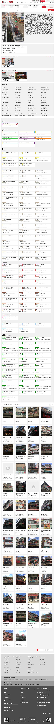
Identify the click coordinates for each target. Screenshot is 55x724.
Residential (17, 2)
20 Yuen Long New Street (20, 567)
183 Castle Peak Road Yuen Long (33, 531)
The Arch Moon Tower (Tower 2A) (33, 674)
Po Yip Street (30, 103)
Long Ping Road (31, 95)
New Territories (42, 657)
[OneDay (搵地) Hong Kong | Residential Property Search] (7, 1)
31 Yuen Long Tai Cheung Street (45, 624)
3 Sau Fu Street (18, 623)
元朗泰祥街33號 (18, 644)
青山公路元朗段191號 (44, 551)
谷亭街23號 (30, 588)
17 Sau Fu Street (44, 474)
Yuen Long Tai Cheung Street (20, 115)
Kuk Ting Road (43, 94)
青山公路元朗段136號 (19, 458)
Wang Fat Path (17, 110)
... (46, 649)
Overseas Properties (35, 0)
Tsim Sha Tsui (18, 665)
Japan (22, 692)
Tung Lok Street (5, 110)
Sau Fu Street (17, 105)
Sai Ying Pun (6, 670)
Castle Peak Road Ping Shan (7, 86)
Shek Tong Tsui (18, 667)
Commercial (24, 2)
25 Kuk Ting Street (31, 604)
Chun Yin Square (44, 86)
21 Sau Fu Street (44, 567)
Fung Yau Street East (32, 89)
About (5, 690)
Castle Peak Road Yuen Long (20, 86)
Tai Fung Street (17, 107)
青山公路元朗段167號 (32, 477)
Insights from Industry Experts (9, 710)
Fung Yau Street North (45, 89)
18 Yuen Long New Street (32, 511)
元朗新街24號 (18, 607)
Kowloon (29, 667)
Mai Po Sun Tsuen (18, 99)
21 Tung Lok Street (6, 586)
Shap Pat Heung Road (45, 105)
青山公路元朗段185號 (44, 532)
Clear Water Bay (7, 662)
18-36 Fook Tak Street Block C (20, 531)
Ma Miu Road (17, 97)
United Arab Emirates (24, 702)
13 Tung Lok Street (6, 456)
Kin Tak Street (17, 94)
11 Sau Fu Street (18, 419)
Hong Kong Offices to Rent (41, 692)
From (27, 5)
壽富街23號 (43, 588)
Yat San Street (4, 112)
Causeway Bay (18, 662)
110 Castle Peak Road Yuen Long (46, 420)
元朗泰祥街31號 (43, 625)
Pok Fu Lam (6, 672)
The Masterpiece (30, 670)
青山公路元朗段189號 (6, 551)
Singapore (27, 684)
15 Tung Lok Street (44, 456)
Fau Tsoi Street (4, 87)
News (5, 692)
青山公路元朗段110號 (44, 421)
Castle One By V (30, 659)
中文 (53, 2)
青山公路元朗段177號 (19, 514)
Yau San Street (17, 112)
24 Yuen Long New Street (20, 604)
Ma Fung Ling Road (5, 97)
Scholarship (6, 697)
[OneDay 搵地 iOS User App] (22, 719)
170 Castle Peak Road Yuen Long (20, 494)
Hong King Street (18, 90)
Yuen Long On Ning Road (6, 115)
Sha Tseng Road (31, 105)
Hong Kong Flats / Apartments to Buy (43, 699)
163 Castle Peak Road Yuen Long (20, 475)
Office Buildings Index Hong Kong (26, 679)
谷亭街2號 (4, 570)
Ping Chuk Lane (18, 102)
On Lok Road (30, 100)
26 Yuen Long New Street (45, 604)
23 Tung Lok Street (6, 604)
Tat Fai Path (17, 108)
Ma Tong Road (43, 97)
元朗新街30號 (30, 625)
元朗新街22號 (18, 588)
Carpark (36, 2)
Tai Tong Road (43, 107)
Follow (50, 10)
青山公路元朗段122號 (6, 440)
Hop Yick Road (4, 92)
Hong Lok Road (31, 90)
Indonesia (37, 684)
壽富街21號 (43, 570)
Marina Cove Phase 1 (42, 664)
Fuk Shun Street (31, 87)
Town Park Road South (45, 108)
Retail (42, 2)
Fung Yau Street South (6, 90)
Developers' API (7, 707)
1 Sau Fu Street (5, 419)
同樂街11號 (30, 421)
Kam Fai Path (30, 92)
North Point (18, 672)
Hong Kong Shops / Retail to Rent (43, 695)
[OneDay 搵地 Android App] (32, 719)
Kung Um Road (4, 95)
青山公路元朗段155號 (6, 477)
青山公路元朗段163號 (19, 477)
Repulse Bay (18, 659)
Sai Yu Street (4, 105)
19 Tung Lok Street (31, 549)
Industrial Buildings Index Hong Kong (41, 679)
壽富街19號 (17, 551)
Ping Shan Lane (4, 103)
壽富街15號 (30, 458)
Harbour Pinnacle (30, 669)
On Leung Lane (18, 100)
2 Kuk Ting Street (6, 567)
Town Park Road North (32, 108)
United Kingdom (23, 697)
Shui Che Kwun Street (6, 107)
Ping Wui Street (18, 103)
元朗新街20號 (18, 570)
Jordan (17, 661)
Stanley (17, 657)
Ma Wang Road (4, 99)
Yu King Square (44, 112)
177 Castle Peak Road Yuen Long (20, 512)
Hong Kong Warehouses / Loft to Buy (43, 702)
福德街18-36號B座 (6, 532)
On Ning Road (43, 100)
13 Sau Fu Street (44, 437)
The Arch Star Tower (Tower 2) (33, 672)
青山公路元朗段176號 (6, 514)
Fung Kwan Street (18, 89)
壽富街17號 (43, 477)
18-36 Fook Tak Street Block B (8, 531)
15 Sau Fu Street (31, 456)
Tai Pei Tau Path (30, 107)
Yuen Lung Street (31, 115)
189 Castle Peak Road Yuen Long (8, 550)
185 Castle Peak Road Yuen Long (46, 531)
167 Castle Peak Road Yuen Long (33, 475)
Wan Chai (6, 659)
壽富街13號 (43, 440)
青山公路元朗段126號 (19, 440)
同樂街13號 (5, 458)
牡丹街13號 (30, 440)
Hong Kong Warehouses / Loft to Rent (43, 694)
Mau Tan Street (30, 99)
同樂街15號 (43, 458)
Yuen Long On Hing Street (32, 113)
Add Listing (43, 0)
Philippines (17, 684)
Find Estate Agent (7, 699)
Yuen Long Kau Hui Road (6, 113)
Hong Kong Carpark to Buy (41, 705)
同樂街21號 (5, 588)
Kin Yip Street (30, 94)
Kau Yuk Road (43, 92)
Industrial (30, 2)
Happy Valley (6, 661)
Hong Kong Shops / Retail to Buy (42, 703)
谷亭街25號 (30, 607)
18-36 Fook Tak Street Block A (46, 512)
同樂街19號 (30, 551)
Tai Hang (17, 670)
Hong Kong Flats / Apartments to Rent (43, 690)
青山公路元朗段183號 (32, 532)
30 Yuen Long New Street (32, 623)
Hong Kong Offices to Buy (41, 700)
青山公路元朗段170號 (19, 495)
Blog (5, 705)
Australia (22, 700)
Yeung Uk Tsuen (31, 112)
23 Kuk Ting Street (31, 586)
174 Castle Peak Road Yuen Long (46, 494)
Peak (17, 674)
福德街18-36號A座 (44, 514)
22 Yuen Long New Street (20, 586)
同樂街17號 (5, 495)
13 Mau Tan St (30, 437)
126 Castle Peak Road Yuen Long (20, 438)
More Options (51, 7)
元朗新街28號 (5, 625)
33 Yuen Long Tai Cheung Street (20, 642)
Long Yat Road (43, 95)
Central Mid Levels (7, 669)
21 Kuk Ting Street (31, 567)
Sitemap (5, 700)
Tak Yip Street (4, 108)
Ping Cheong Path (5, 102)
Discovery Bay (6, 667)
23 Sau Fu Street (44, 586)
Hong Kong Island (31, 657)
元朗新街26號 (43, 607)
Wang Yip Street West (45, 110)
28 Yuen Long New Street (7, 623)
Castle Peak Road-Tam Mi (32, 86)
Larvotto (29, 662)
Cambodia (22, 694)
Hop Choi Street (44, 90)
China (22, 695)
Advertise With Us (7, 694)
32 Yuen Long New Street (7, 641)
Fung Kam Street (5, 89)
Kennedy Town (18, 664)
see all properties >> (49, 70)
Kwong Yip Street (18, 95)
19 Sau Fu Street (18, 549)
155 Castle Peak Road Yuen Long (8, 475)
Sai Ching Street (44, 103)
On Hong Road (4, 100)
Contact (5, 695)
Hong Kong (6, 684)
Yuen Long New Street (19, 113)
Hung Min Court (18, 92)
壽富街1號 (4, 421)
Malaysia (32, 684)
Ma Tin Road (30, 97)
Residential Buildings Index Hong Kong (11, 679)
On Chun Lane (43, 99)
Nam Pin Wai (18, 669)
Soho (5, 674)
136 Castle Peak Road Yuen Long (20, 457)
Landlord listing (11, 5)
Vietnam (11, 684)
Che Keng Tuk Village (42, 662)
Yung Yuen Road (44, 115)
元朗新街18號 (30, 514)
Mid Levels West (7, 657)
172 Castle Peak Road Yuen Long (33, 494)
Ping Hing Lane (44, 102)
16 (48, 649)
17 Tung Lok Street (6, 493)
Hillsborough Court (31, 664)
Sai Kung (5, 665)
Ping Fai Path (30, 102)
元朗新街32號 (5, 644)
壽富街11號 (17, 421)
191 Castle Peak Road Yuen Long (46, 550)
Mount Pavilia (41, 659)
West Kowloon (6, 664)
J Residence (30, 661)
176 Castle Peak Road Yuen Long (8, 512)
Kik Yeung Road (5, 94)
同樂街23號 (5, 607)
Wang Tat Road (30, 110)
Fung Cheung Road (44, 87)
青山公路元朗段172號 (32, 495)
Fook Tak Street (18, 87)
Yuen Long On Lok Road (45, 113)
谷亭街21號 (30, 570)
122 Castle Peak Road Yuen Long (8, 438)
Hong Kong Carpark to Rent (42, 697)
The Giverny (41, 661)
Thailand (21, 684)
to (34, 5)
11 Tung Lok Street (31, 419)
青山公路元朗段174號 (44, 495)
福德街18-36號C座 (19, 532)
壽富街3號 (17, 625)
